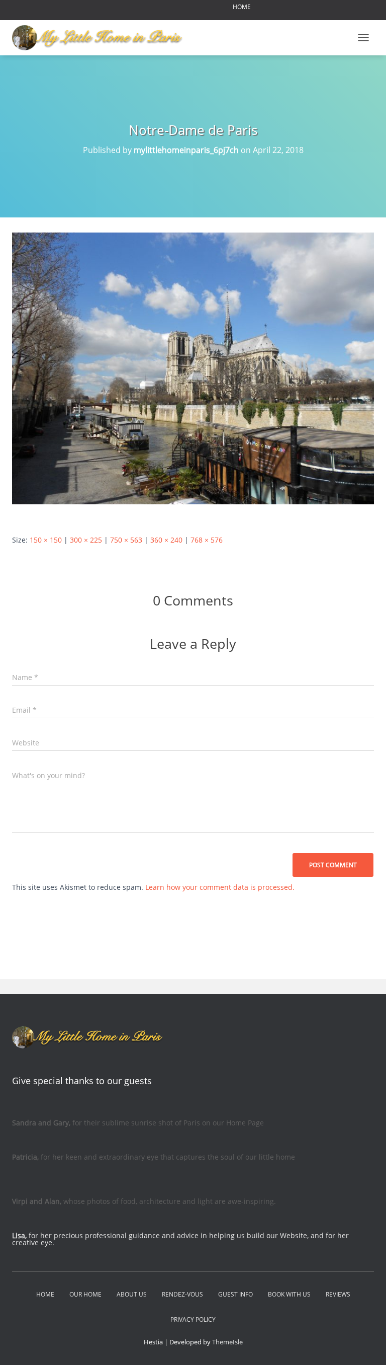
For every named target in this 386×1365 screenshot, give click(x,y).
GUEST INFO (235, 1294)
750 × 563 (126, 540)
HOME (242, 7)
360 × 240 (166, 540)
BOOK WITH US (289, 1294)
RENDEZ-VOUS (182, 1294)
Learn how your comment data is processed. (220, 887)
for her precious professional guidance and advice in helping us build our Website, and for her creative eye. (180, 1239)
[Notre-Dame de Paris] (193, 367)
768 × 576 (206, 540)
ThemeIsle (227, 1341)
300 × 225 (86, 540)
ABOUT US (132, 1294)
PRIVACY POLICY (193, 1319)
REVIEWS (338, 1294)
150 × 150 (46, 540)
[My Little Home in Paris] (101, 37)
